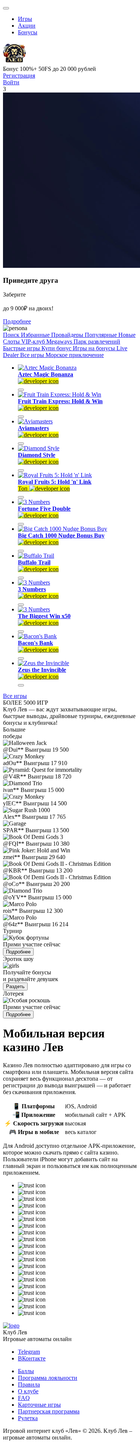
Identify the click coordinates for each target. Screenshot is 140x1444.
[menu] (6, 8)
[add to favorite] (21, 390)
